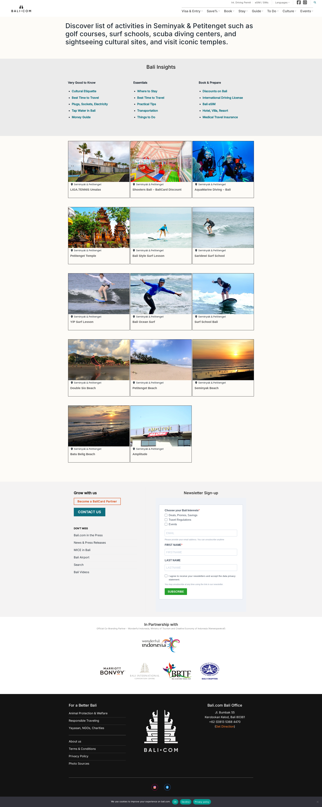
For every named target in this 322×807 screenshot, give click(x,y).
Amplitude (139, 454)
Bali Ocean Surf (143, 321)
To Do (271, 11)
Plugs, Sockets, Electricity (90, 104)
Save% (212, 11)
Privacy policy (202, 801)
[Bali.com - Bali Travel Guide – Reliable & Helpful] (21, 9)
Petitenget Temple (83, 255)
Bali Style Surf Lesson (148, 255)
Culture (288, 11)
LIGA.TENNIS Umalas (85, 189)
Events (305, 11)
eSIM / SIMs (261, 2)
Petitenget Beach (144, 388)
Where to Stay (147, 91)
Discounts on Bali (215, 91)
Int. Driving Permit (241, 2)
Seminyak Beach (207, 388)
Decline (186, 801)
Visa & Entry (191, 11)
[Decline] (317, 802)
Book (228, 11)
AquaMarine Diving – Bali (213, 189)
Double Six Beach (83, 388)
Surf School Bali (206, 321)
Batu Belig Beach (82, 454)
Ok (175, 801)
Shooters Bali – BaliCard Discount (156, 189)
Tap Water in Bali (83, 110)
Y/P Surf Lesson (81, 321)
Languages (281, 2)
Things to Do (146, 117)
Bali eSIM (209, 104)
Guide (256, 11)
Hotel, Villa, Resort (215, 110)
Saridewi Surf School (210, 255)
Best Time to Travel (85, 97)
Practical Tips (146, 104)
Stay (242, 11)
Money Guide (81, 117)
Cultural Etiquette (84, 91)
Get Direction (225, 726)
